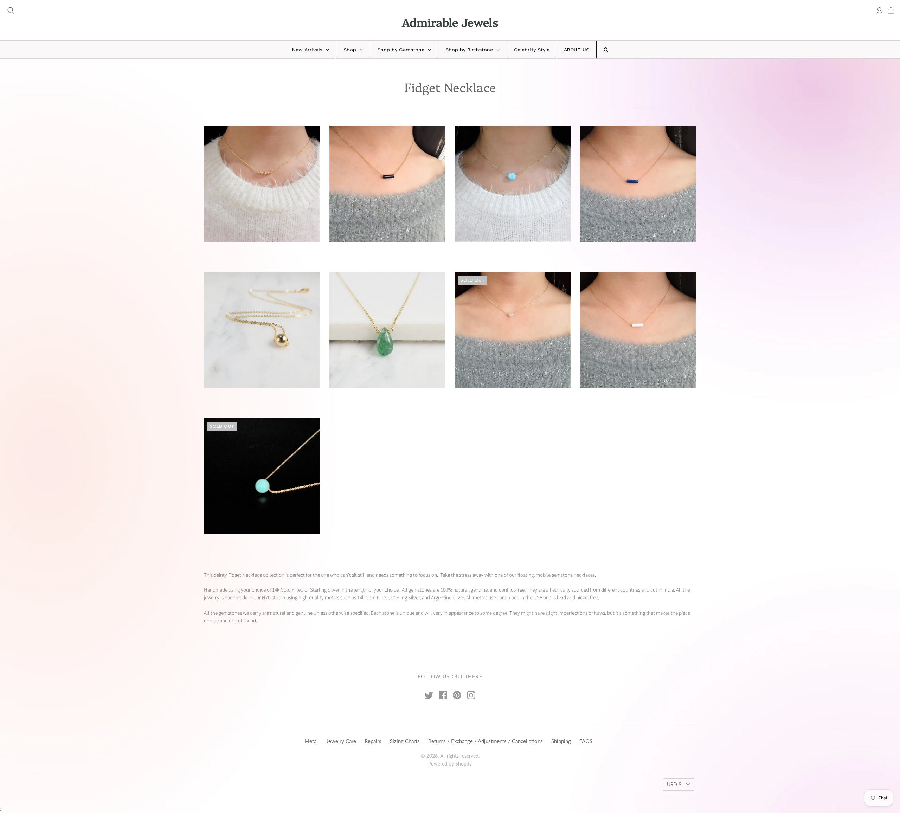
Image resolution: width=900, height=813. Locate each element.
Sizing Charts (405, 741)
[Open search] (10, 10)
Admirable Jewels (450, 22)
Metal (311, 741)
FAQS (585, 741)
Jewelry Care (341, 741)
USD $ (674, 784)
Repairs (373, 741)
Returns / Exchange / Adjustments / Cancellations (485, 741)
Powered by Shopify (450, 764)
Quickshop (232, 254)
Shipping (561, 741)
